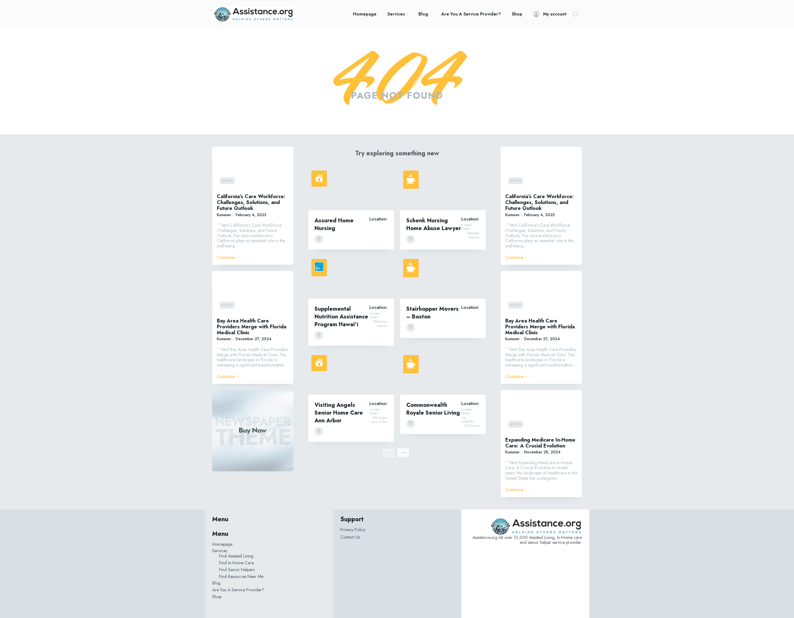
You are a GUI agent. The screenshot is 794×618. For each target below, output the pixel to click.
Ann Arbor (380, 422)
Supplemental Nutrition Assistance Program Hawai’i (341, 316)
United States (466, 227)
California (472, 426)
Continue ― (228, 257)
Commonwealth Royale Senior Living (433, 409)
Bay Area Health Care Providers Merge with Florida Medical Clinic (251, 326)
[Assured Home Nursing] (351, 188)
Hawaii (382, 326)
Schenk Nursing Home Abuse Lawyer (433, 224)
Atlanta (474, 237)
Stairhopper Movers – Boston (432, 313)
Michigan (380, 418)
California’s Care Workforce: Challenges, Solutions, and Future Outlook (251, 202)
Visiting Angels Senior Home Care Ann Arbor (338, 413)
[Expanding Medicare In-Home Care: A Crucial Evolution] (541, 413)
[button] (575, 14)
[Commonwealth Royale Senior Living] (443, 373)
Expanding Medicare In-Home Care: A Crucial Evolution (540, 442)
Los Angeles (467, 419)
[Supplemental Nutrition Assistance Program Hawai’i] (351, 277)
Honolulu (380, 321)
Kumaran (224, 215)
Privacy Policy (352, 530)
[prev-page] (388, 452)
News (227, 180)
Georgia (473, 233)
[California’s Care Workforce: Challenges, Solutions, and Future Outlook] (253, 169)
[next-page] (403, 452)
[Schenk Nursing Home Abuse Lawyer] (443, 188)
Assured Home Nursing (334, 224)
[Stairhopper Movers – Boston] (443, 277)
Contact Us (350, 537)
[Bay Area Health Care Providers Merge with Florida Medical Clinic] (253, 294)
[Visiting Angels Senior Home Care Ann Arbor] (351, 373)
